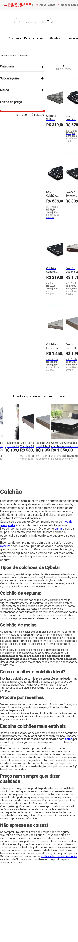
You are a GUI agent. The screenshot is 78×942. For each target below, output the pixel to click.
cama (58, 528)
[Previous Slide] (3, 5)
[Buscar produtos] (19, 22)
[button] (22, 66)
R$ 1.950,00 (35, 114)
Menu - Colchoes (19, 55)
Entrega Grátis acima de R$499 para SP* (19, 5)
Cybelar (5, 546)
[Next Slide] (32, 5)
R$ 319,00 (21, 114)
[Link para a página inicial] (4, 55)
